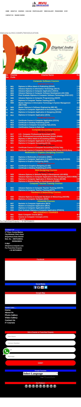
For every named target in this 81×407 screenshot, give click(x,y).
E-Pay (66, 11)
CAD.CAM (28, 11)
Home (7, 11)
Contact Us (9, 15)
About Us (14, 11)
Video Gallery (49, 11)
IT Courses (10, 323)
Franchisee (59, 11)
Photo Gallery (38, 11)
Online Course (20, 15)
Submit (40, 363)
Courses (21, 11)
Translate (49, 377)
